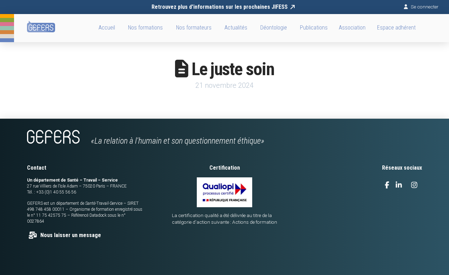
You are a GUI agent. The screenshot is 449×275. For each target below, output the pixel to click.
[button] (352, 28)
